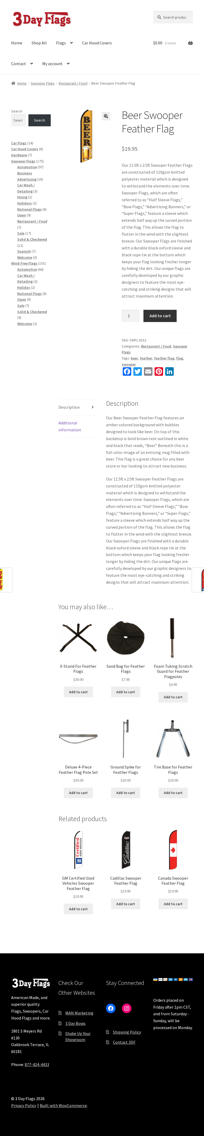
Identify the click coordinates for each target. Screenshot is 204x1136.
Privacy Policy (23, 1105)
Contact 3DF (124, 1042)
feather (146, 358)
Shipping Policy (127, 1032)
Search (16, 111)
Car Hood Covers (97, 42)
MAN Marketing (79, 1013)
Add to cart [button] (78, 692)
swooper (129, 364)
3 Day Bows (75, 1023)
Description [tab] (69, 407)
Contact (18, 63)
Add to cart (160, 315)
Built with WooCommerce (63, 1105)
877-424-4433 (37, 1064)
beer (134, 358)
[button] (106, 116)
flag (179, 358)
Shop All (39, 42)
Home (16, 42)
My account (52, 63)
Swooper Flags (43, 83)
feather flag (164, 358)
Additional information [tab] (69, 426)
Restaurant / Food (73, 83)
